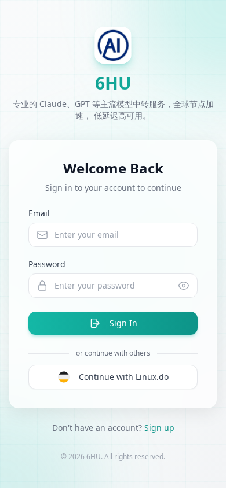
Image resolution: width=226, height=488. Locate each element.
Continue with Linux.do (124, 376)
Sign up (159, 427)
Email (39, 213)
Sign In (123, 322)
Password (46, 263)
